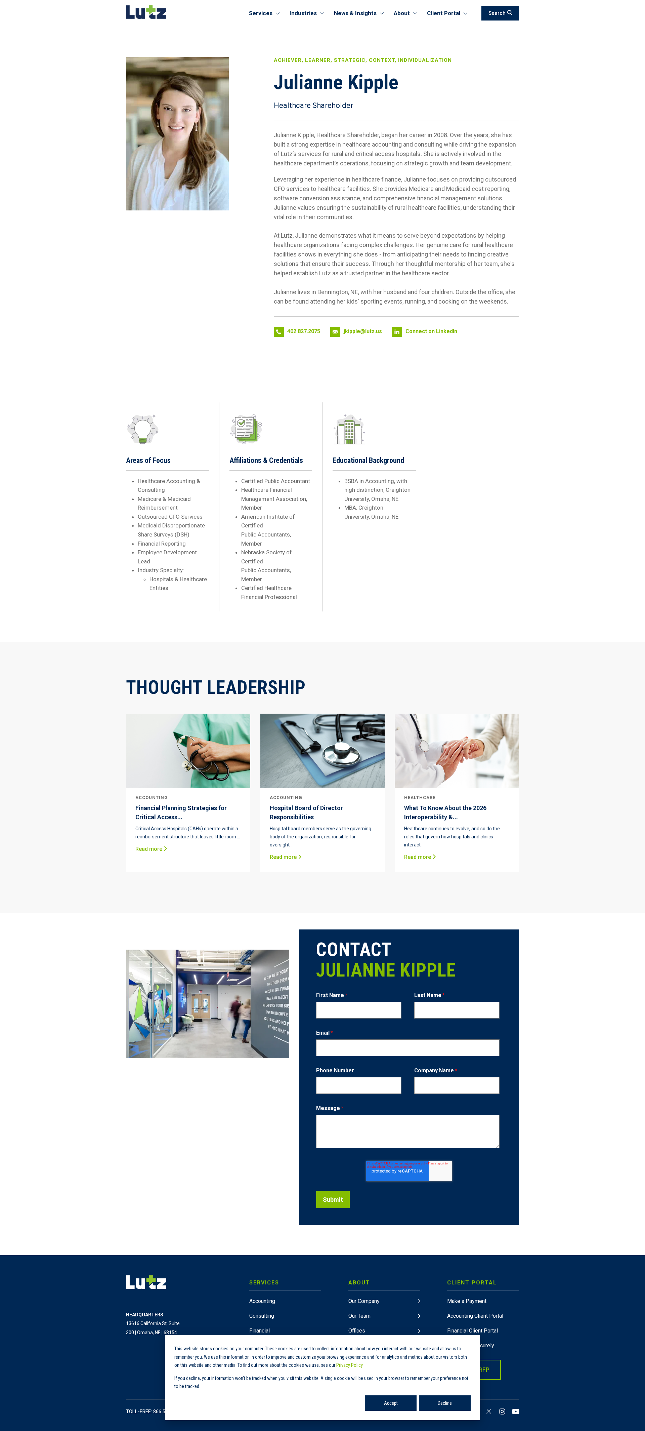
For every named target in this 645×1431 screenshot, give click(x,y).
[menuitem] (285, 1332)
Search (497, 13)
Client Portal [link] (472, 1282)
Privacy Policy (349, 1365)
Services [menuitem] (260, 13)
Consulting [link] (261, 1316)
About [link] (359, 1282)
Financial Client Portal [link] (472, 1330)
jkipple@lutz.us (363, 331)
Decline (445, 1403)
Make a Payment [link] (466, 1301)
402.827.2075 (303, 331)
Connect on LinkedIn (431, 331)
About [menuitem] (402, 13)
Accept (391, 1403)
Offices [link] (356, 1330)
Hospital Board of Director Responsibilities (306, 812)
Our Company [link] (364, 1301)
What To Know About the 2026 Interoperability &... (445, 812)
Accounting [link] (262, 1301)
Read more (149, 849)
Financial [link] (259, 1330)
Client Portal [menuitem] (443, 13)
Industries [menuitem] (303, 13)
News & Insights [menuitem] (355, 13)
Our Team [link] (359, 1316)
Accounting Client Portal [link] (475, 1316)
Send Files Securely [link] (470, 1345)
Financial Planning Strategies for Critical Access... (181, 812)
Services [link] (264, 1282)
